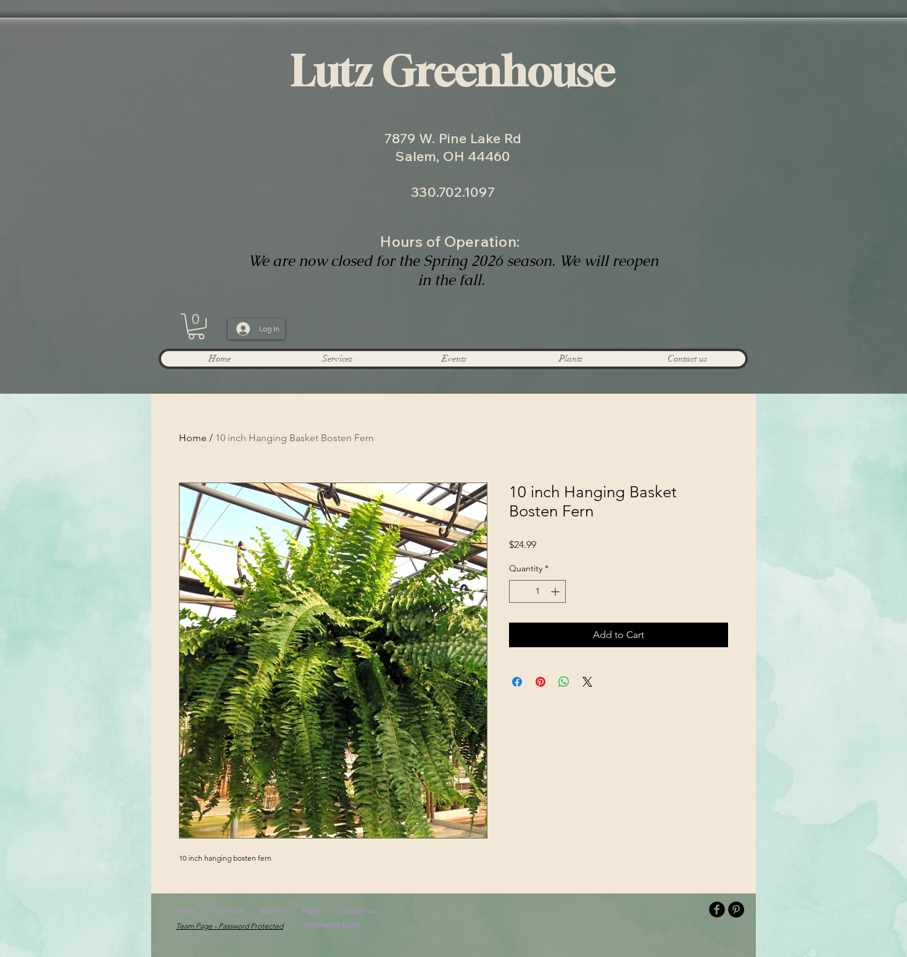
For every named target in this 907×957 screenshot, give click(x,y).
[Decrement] (518, 591)
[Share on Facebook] (517, 681)
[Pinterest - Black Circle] (736, 909)
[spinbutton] (537, 591)
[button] (196, 326)
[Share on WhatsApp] (564, 681)
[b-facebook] (717, 909)
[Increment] (556, 591)
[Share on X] (587, 681)
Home (193, 438)
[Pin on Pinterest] (540, 681)
